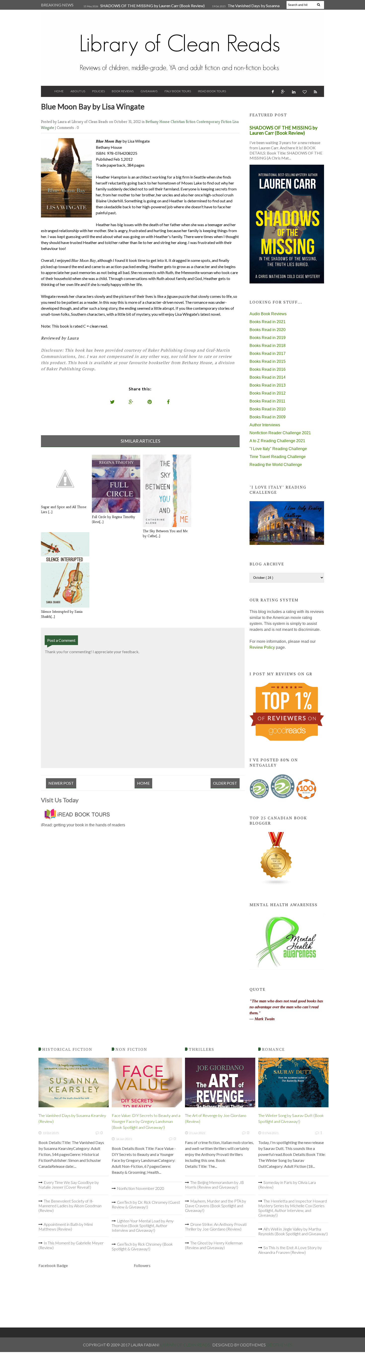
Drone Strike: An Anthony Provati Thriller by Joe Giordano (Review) (216, 1226)
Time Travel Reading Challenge (278, 457)
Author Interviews (265, 425)
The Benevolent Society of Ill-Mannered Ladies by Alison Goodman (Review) (70, 1206)
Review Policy (262, 647)
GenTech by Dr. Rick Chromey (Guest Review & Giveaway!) (146, 1204)
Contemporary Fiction (214, 121)
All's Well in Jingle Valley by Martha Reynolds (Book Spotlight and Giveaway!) (293, 1231)
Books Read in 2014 (268, 377)
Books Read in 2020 (268, 330)
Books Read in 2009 (268, 417)
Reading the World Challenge (276, 465)
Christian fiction (183, 121)
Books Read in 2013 (268, 385)
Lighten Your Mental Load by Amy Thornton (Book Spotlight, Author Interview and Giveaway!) (143, 1225)
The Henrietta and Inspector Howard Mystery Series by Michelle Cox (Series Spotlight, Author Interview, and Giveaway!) (292, 1208)
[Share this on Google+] (131, 402)
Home (59, 91)
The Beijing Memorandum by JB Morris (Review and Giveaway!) (214, 1184)
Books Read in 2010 (268, 409)
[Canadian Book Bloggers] (276, 884)
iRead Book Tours (212, 91)
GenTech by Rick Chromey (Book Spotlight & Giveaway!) (142, 1246)
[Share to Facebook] (168, 402)
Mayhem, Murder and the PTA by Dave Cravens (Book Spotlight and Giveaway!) (215, 1206)
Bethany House (158, 121)
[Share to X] (112, 402)
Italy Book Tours (177, 91)
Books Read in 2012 (268, 393)
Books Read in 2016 (268, 369)
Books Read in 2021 (268, 322)
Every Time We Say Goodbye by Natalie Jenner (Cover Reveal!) (68, 1184)
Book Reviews (123, 91)
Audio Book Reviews (268, 314)
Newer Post (61, 783)
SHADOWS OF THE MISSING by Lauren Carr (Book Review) (152, 5)
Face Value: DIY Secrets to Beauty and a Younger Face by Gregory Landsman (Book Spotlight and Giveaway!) (146, 1121)
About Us (78, 91)
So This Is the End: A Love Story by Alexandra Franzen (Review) (290, 1250)
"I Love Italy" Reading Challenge (278, 449)
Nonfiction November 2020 (140, 1188)
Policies (98, 91)
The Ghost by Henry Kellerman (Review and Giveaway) (214, 1245)
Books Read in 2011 (267, 401)
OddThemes (279, 1344)
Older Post (225, 783)
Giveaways (149, 91)
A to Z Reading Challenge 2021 (277, 441)
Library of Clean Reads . (186, 1344)
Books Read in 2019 (268, 338)
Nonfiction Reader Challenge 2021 (280, 433)
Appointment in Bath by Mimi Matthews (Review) (65, 1226)
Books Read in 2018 (268, 345)
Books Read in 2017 (268, 353)
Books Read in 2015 (268, 361)
